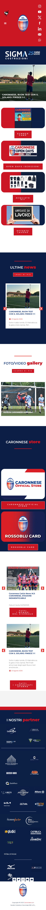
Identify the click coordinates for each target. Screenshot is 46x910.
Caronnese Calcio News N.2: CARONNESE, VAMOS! (22, 594)
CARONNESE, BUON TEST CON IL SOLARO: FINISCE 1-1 (22, 652)
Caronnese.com (29, 902)
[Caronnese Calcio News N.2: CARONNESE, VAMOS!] (23, 578)
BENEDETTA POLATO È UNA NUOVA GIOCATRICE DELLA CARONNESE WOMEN (22, 95)
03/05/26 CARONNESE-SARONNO (18, 412)
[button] (5, 23)
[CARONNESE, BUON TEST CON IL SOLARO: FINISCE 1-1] (23, 636)
